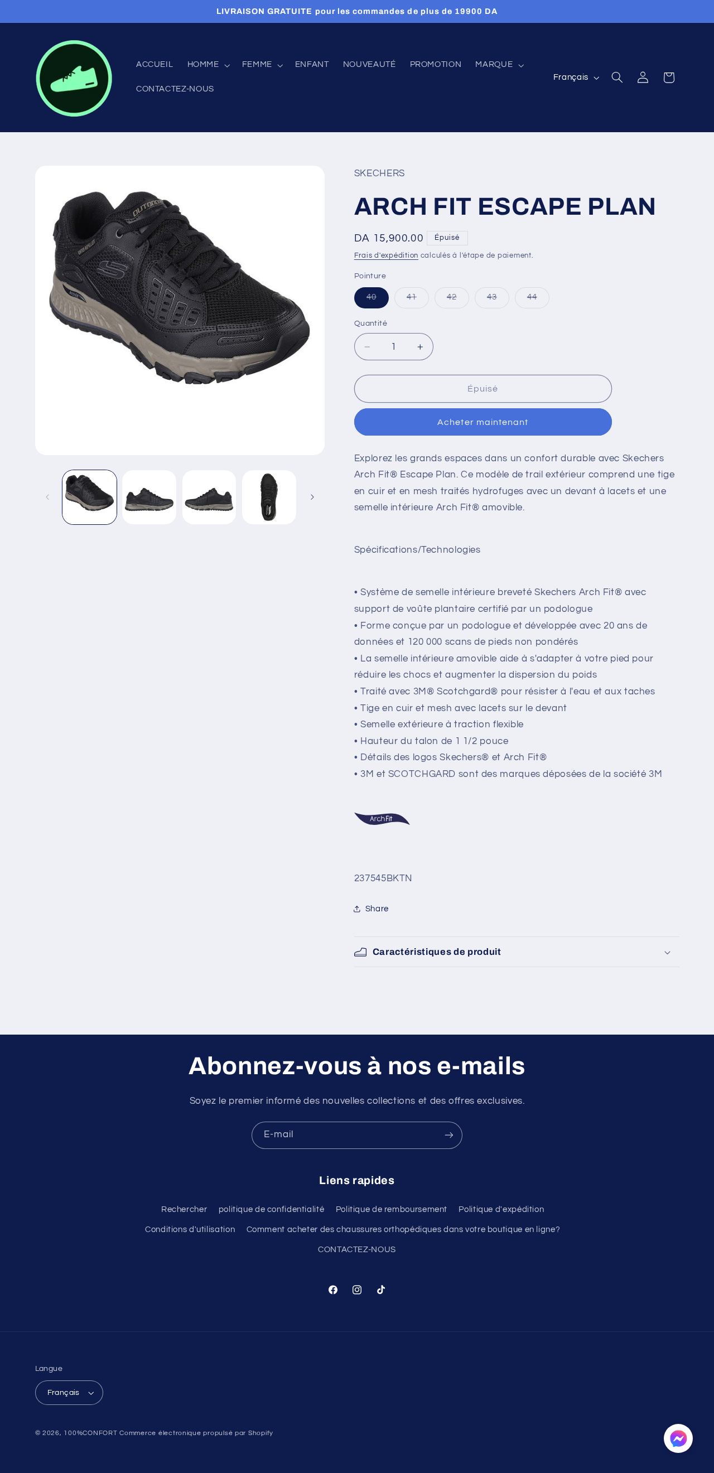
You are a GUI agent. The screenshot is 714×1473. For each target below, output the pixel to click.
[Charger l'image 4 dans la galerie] (269, 497)
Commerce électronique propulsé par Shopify (196, 1433)
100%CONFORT (90, 1433)
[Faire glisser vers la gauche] (47, 497)
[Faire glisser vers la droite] (312, 497)
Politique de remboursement (391, 1209)
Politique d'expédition (501, 1209)
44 (538, 300)
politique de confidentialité (272, 1209)
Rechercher (184, 1209)
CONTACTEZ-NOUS (357, 1250)
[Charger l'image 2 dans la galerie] (149, 497)
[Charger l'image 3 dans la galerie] (209, 497)
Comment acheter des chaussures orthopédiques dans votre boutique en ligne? (404, 1229)
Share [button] (377, 909)
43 (498, 300)
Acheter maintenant (482, 422)
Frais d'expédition (386, 255)
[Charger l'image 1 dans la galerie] (89, 497)
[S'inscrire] (449, 1135)
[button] (207, 65)
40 (377, 300)
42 (458, 300)
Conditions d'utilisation (190, 1229)
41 (418, 300)
